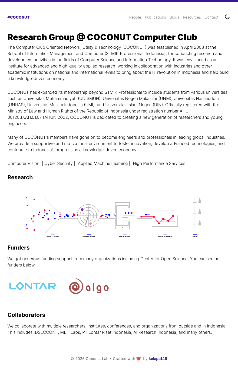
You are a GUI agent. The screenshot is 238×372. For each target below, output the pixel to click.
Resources (192, 17)
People (135, 17)
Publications (155, 17)
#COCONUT (18, 17)
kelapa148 (158, 358)
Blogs (174, 17)
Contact (211, 17)
